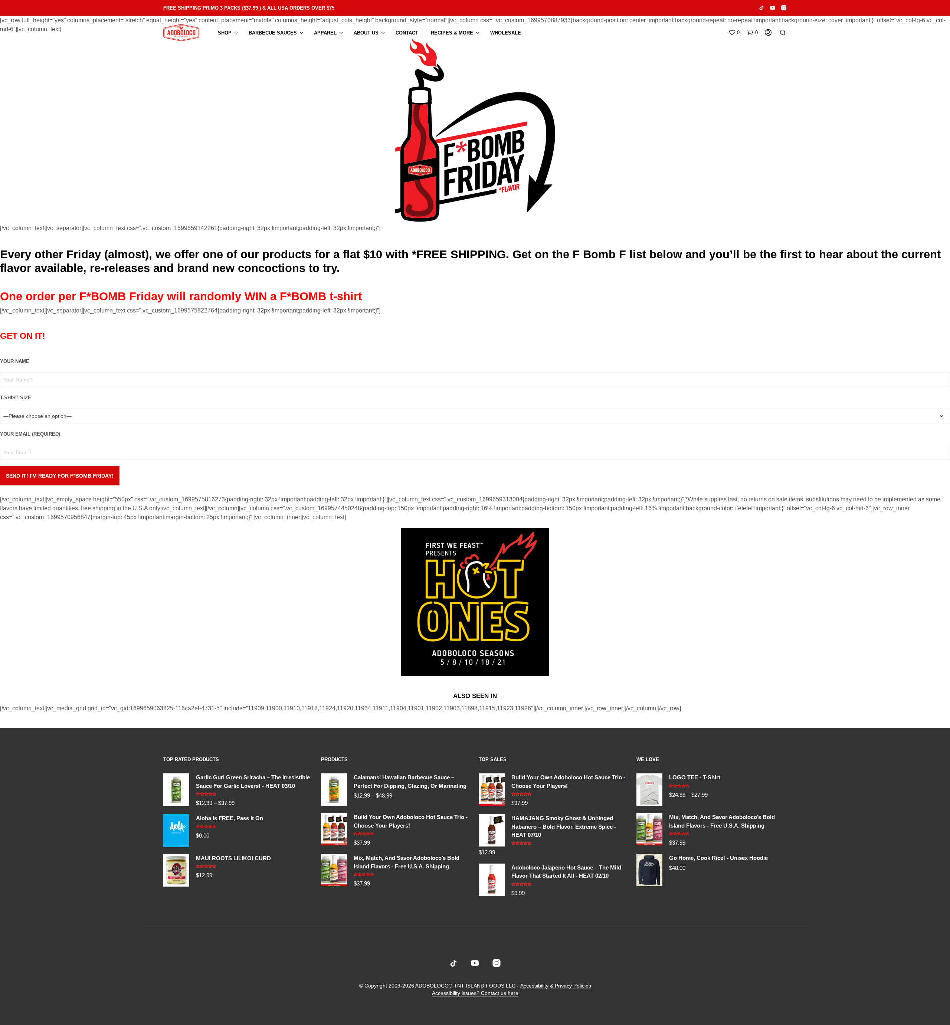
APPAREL (325, 33)
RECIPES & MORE (452, 33)
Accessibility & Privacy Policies (555, 986)
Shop (225, 33)
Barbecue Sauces (273, 33)
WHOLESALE (505, 33)
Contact (407, 33)
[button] (734, 32)
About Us (366, 33)
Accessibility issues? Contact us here (475, 993)
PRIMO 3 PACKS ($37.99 (230, 8)
